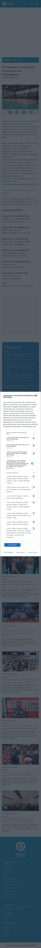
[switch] (33, 438)
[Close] (37, 396)
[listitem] (20, 433)
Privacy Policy (32, 552)
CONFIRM (12, 545)
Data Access (20, 552)
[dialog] (20, 474)
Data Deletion (8, 552)
